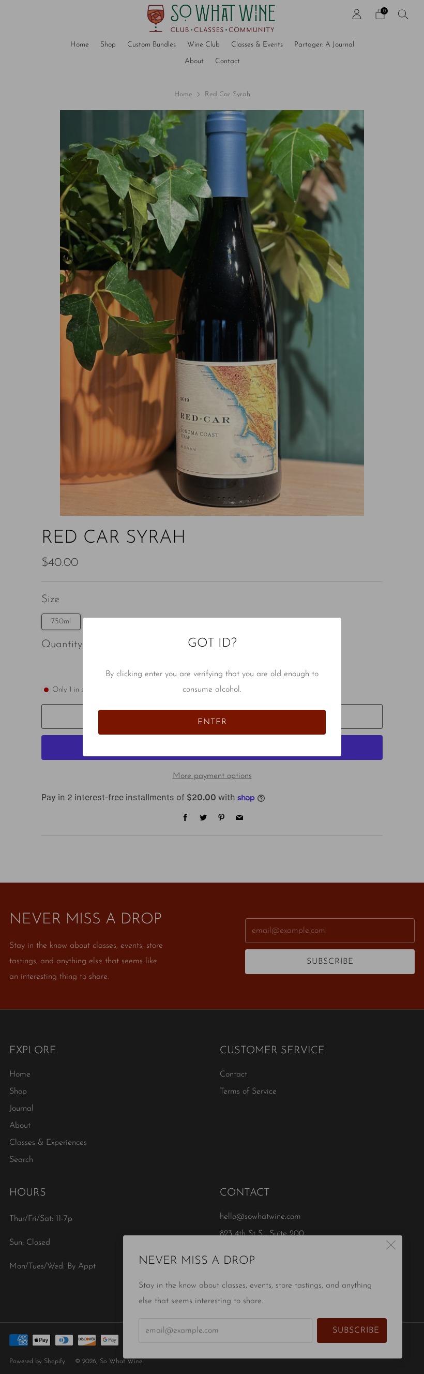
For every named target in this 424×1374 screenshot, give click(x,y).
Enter (212, 722)
